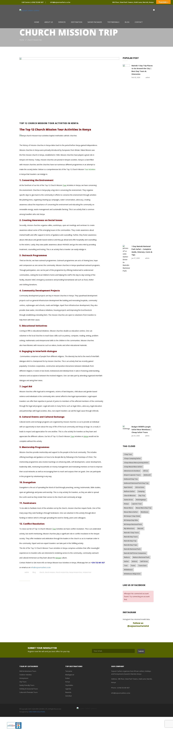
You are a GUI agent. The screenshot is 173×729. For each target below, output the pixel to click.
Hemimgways (141, 500)
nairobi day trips (130, 545)
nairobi (140, 528)
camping (141, 491)
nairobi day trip (130, 541)
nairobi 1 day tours (131, 533)
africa (145, 471)
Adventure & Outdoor (132, 471)
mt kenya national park (133, 524)
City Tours (22, 682)
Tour (64, 185)
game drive (128, 500)
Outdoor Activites (25, 675)
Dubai (67, 678)
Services (62, 22)
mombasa (144, 512)
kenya (126, 504)
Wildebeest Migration (132, 574)
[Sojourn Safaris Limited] (29, 10)
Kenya (86, 436)
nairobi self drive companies (135, 553)
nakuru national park (141, 557)
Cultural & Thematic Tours (28, 692)
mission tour (87, 572)
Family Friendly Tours (26, 685)
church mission (50, 572)
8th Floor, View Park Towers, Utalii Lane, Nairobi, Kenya (133, 2)
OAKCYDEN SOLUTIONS (37, 712)
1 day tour (128, 454)
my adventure (129, 528)
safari (126, 561)
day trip (142, 496)
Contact (139, 22)
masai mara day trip (143, 508)
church (41, 572)
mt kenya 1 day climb (132, 516)
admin (27, 572)
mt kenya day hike (131, 520)
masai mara (128, 508)
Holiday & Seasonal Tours (28, 689)
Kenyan (58, 558)
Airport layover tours (132, 475)
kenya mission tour (75, 572)
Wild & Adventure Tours (27, 671)
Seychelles (69, 685)
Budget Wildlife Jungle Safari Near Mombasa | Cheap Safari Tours (141, 429)
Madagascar (69, 675)
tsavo (133, 566)
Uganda (68, 689)
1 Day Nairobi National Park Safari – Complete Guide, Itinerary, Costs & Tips (142, 250)
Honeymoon (23, 678)
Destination (76, 22)
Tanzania (68, 671)
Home (36, 22)
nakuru (127, 557)
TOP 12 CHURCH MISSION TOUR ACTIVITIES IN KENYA (48, 123)
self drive (144, 561)
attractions (139, 487)
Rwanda (68, 692)
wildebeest (128, 570)
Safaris (134, 561)
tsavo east (142, 566)
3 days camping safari (132, 458)
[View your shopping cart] (151, 11)
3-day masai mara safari (133, 467)
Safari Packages (95, 22)
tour (126, 566)
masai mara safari (131, 512)
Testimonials (113, 22)
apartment (128, 487)
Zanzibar (68, 696)
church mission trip (62, 572)
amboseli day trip (131, 479)
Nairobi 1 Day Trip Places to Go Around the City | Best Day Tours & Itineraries (142, 69)
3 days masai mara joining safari (136, 463)
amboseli (147, 475)
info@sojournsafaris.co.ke (60, 2)
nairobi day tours (131, 537)
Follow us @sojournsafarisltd (138, 624)
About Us (48, 22)
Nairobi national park (132, 549)
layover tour (137, 504)
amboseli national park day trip (136, 483)
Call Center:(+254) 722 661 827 (32, 2)
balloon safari (129, 491)
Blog (127, 22)
